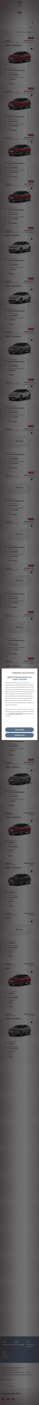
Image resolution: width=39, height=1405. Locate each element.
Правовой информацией (16, 713)
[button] (24, 672)
